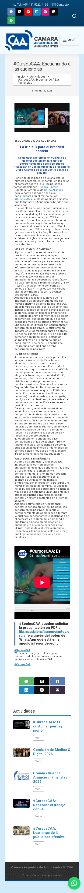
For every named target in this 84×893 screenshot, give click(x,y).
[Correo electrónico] (57, 690)
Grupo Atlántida (53, 190)
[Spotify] (11, 20)
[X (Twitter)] (20, 12)
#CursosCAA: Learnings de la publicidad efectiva (49, 832)
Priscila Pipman (48, 187)
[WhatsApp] (26, 681)
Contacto (62, 4)
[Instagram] (45, 12)
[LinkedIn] (37, 12)
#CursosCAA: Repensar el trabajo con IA (49, 805)
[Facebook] (11, 12)
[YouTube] (28, 12)
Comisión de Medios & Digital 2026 (51, 752)
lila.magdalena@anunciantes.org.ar (44, 633)
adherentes (34, 659)
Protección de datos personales (42, 875)
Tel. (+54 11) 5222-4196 (32, 4)
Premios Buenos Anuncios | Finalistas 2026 (50, 777)
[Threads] (54, 12)
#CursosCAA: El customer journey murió (48, 726)
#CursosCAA (22, 199)
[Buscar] (74, 16)
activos (19, 659)
